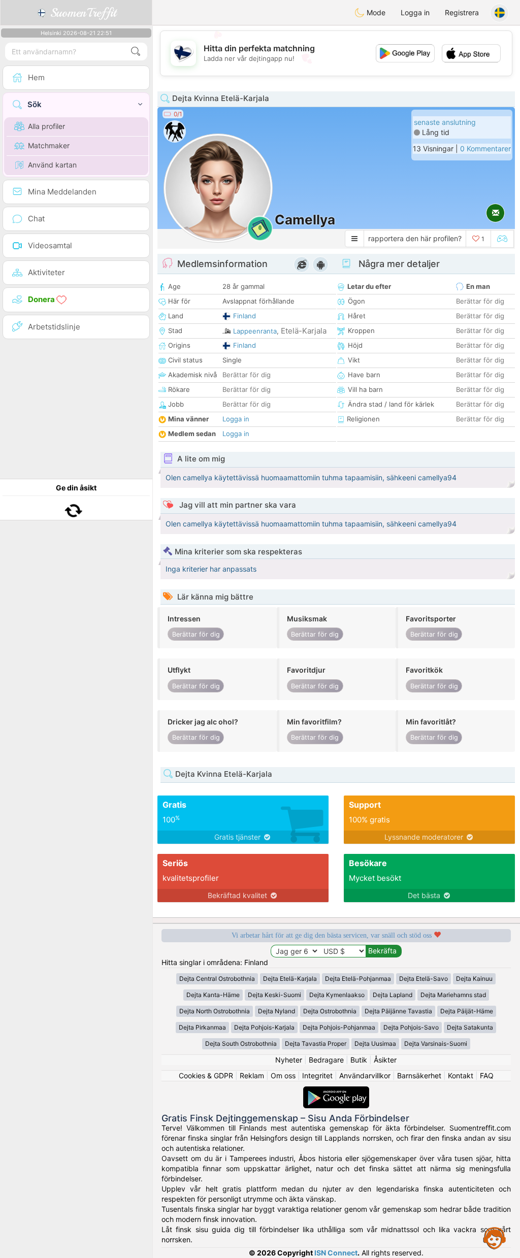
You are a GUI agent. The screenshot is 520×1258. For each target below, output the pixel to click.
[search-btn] (135, 51)
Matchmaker (49, 145)
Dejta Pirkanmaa (202, 1027)
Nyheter (288, 1059)
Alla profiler (46, 126)
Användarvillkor (365, 1075)
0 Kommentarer (485, 148)
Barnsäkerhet (419, 1075)
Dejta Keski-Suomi (274, 995)
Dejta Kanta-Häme (213, 995)
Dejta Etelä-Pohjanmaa (358, 978)
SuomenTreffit (81, 12)
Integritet (317, 1075)
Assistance (494, 1237)
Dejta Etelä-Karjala (290, 978)
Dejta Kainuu (474, 978)
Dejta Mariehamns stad (453, 995)
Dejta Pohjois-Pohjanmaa (339, 1027)
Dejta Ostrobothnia (329, 1011)
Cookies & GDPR (206, 1075)
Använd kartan (52, 164)
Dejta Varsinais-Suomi (435, 1043)
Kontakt (460, 1075)
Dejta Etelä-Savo (423, 978)
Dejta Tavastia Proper (315, 1043)
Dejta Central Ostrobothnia (217, 978)
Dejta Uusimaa (375, 1043)
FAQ (487, 1075)
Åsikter (385, 1059)
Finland (244, 316)
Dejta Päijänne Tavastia (398, 1011)
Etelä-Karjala (304, 331)
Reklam (252, 1075)
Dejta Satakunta (470, 1027)
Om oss (283, 1075)
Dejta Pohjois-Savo (411, 1027)
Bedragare (326, 1059)
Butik (358, 1059)
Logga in (415, 12)
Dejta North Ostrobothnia (214, 1011)
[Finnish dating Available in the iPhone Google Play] (336, 1091)
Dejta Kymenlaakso (337, 995)
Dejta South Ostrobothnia (241, 1043)
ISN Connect (336, 1252)
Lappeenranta (255, 331)
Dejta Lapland (392, 995)
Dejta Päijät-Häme (466, 1011)
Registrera (462, 12)
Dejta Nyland (276, 1011)
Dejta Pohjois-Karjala (264, 1027)
